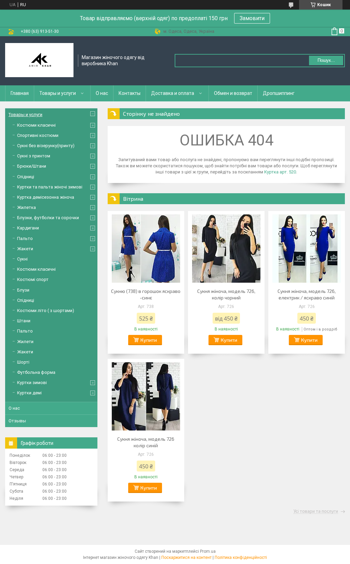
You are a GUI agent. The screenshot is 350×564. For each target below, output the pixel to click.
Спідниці (25, 176)
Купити (148, 340)
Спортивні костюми (37, 135)
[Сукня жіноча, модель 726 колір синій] (146, 396)
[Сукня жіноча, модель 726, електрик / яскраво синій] (306, 248)
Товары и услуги (57, 93)
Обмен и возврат (233, 93)
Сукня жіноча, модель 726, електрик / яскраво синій (307, 294)
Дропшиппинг (279, 93)
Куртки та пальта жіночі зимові (49, 186)
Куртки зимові (32, 382)
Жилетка (26, 207)
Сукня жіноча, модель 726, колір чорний (226, 294)
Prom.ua (208, 551)
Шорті (23, 362)
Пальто (25, 238)
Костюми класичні (36, 125)
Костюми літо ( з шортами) (45, 310)
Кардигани (28, 227)
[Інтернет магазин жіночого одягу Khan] (39, 61)
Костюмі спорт (33, 279)
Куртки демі (29, 392)
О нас (102, 93)
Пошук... (326, 60)
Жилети (25, 341)
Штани (23, 320)
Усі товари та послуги (316, 511)
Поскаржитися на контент (186, 557)
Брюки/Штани (31, 166)
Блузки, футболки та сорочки (48, 217)
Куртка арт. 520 (280, 171)
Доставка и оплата (172, 93)
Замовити (252, 18)
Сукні (22, 259)
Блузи (23, 290)
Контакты (129, 93)
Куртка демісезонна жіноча (45, 197)
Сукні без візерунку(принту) (46, 145)
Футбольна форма (36, 372)
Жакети (25, 248)
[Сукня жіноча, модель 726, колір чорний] (226, 248)
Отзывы (17, 420)
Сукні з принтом (33, 155)
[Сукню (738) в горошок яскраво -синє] (146, 248)
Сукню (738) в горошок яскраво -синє (145, 294)
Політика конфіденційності (241, 557)
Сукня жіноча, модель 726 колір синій (145, 442)
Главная (20, 93)
